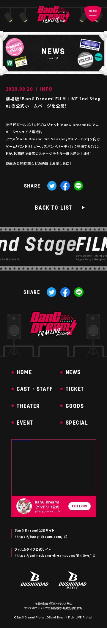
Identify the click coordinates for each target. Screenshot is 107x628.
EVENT (25, 423)
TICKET (75, 389)
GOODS (75, 406)
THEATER (28, 406)
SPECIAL (77, 423)
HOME (24, 372)
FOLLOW (79, 506)
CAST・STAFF (35, 389)
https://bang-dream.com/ (39, 536)
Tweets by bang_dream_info (22, 440)
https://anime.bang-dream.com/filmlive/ (53, 555)
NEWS (73, 372)
